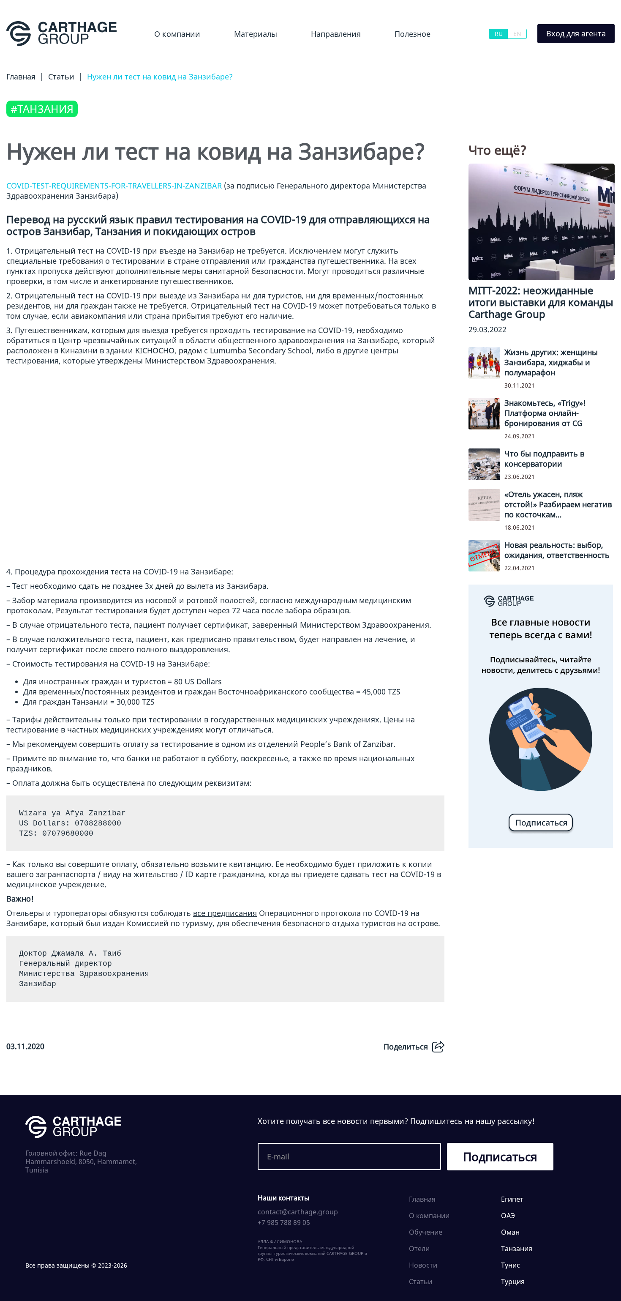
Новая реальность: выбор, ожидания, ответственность (557, 550)
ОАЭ (508, 1215)
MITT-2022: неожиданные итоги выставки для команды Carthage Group (540, 302)
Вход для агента (576, 33)
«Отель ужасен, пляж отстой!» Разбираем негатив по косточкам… (558, 504)
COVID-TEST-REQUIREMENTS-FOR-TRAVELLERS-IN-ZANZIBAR (114, 185)
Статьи (420, 1281)
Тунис (510, 1265)
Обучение (404, 57)
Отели (419, 1248)
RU (499, 34)
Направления (336, 34)
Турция (513, 1281)
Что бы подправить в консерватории (544, 458)
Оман (510, 1232)
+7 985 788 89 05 (284, 1222)
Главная (422, 1199)
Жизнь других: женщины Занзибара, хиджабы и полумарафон (551, 362)
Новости (237, 57)
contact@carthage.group (298, 1211)
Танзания (516, 1248)
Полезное (412, 34)
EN (517, 34)
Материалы (255, 34)
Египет (307, 57)
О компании (177, 34)
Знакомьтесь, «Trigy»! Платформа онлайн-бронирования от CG (545, 413)
